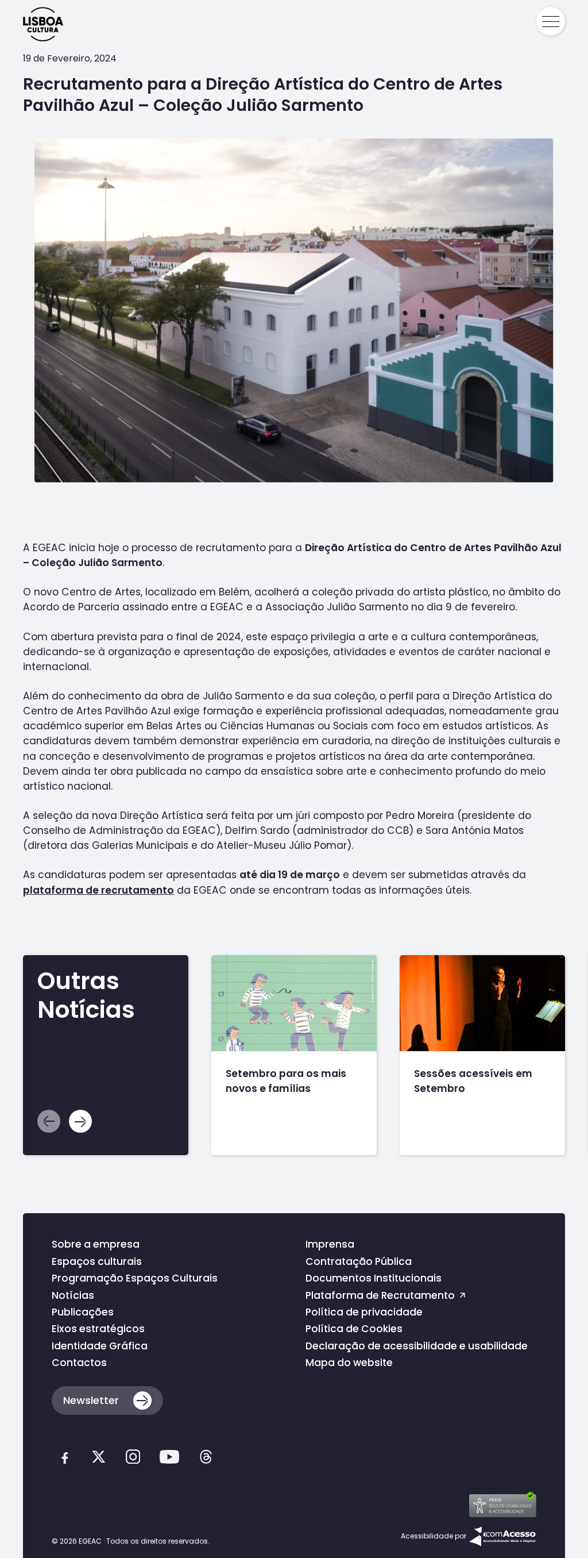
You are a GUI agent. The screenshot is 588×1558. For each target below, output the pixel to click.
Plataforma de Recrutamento (381, 1295)
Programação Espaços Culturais (135, 1278)
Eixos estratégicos (98, 1329)
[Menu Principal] (550, 21)
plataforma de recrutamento (98, 890)
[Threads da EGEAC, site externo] (206, 1459)
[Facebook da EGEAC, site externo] (65, 1459)
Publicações (83, 1312)
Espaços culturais (97, 1261)
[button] (80, 1121)
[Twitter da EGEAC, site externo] (98, 1459)
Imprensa (329, 1244)
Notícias (73, 1295)
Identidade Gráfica (100, 1346)
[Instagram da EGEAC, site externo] (133, 1459)
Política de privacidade (364, 1312)
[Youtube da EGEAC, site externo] (169, 1459)
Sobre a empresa (96, 1244)
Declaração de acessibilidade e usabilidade (416, 1346)
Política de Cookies (354, 1329)
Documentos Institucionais (373, 1278)
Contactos (79, 1362)
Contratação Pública (358, 1261)
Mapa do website (349, 1362)
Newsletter (91, 1400)
